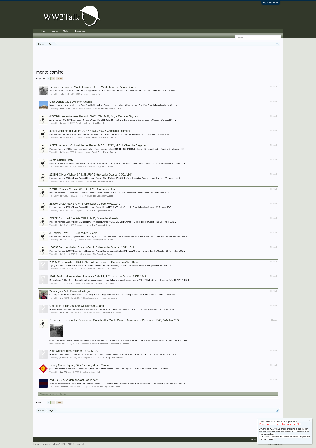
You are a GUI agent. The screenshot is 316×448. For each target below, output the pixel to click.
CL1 (61, 283)
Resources (80, 31)
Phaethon (64, 387)
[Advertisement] (158, 58)
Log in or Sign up (270, 3)
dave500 (63, 372)
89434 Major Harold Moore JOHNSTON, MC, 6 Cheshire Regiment (89, 130)
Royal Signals (99, 123)
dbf (61, 123)
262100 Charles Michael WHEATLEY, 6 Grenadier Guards (84, 189)
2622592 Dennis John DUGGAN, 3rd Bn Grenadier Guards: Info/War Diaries (94, 262)
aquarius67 (64, 312)
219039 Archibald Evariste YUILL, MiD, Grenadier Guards (83, 218)
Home (42, 31)
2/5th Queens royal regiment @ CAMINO (74, 350)
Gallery (66, 31)
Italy (99, 94)
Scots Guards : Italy (61, 159)
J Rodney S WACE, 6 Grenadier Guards (73, 233)
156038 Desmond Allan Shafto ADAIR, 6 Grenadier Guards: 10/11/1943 (91, 247)
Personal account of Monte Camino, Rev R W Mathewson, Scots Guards (93, 87)
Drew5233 (64, 298)
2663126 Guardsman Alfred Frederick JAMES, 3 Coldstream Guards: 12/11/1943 (97, 276)
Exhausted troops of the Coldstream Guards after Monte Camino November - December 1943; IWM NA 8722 (114, 320)
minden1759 (65, 108)
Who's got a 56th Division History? (69, 291)
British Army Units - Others (104, 138)
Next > (59, 79)
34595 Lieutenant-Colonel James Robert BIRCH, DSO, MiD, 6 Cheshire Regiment (98, 145)
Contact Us (254, 439)
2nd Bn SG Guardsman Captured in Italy (73, 379)
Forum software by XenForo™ (58, 444)
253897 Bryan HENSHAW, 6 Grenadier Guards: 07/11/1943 (84, 203)
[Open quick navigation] (277, 44)
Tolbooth (63, 94)
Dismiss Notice (310, 420)
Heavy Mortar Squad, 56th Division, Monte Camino (79, 365)
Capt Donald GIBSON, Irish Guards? (71, 101)
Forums (54, 31)
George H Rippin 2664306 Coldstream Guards (77, 305)
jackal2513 (64, 357)
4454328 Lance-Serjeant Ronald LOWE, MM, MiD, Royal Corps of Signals (93, 116)
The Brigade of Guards (111, 108)
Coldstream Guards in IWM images (113, 344)
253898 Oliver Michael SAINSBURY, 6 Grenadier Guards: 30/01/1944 (90, 174)
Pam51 (63, 269)
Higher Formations (109, 298)
